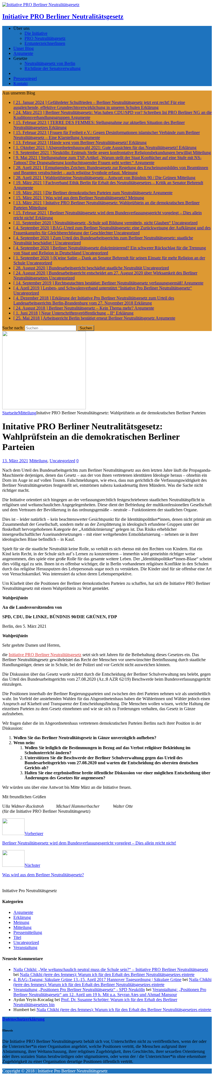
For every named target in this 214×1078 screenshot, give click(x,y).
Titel (17, 937)
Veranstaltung (25, 947)
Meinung (21, 922)
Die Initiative (36, 33)
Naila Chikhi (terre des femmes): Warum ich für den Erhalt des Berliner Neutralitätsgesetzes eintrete (107, 974)
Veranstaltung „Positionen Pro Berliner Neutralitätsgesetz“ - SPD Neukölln (79, 989)
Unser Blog (23, 48)
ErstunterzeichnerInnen (45, 43)
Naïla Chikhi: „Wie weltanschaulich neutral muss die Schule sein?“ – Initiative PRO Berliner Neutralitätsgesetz (110, 969)
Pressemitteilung (27, 932)
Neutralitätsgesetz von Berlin (50, 63)
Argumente (23, 53)
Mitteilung (38, 460)
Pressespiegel (25, 78)
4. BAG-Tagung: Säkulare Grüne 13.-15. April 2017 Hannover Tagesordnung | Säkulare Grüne (97, 979)
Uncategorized (62, 460)
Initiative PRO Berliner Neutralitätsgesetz (45, 654)
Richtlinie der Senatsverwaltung (53, 68)
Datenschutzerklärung (23, 1019)
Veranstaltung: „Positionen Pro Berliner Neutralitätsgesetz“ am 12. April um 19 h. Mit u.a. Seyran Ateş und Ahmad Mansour (109, 992)
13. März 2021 (15, 460)
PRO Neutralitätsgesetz (45, 38)
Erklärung (22, 917)
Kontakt (20, 83)
